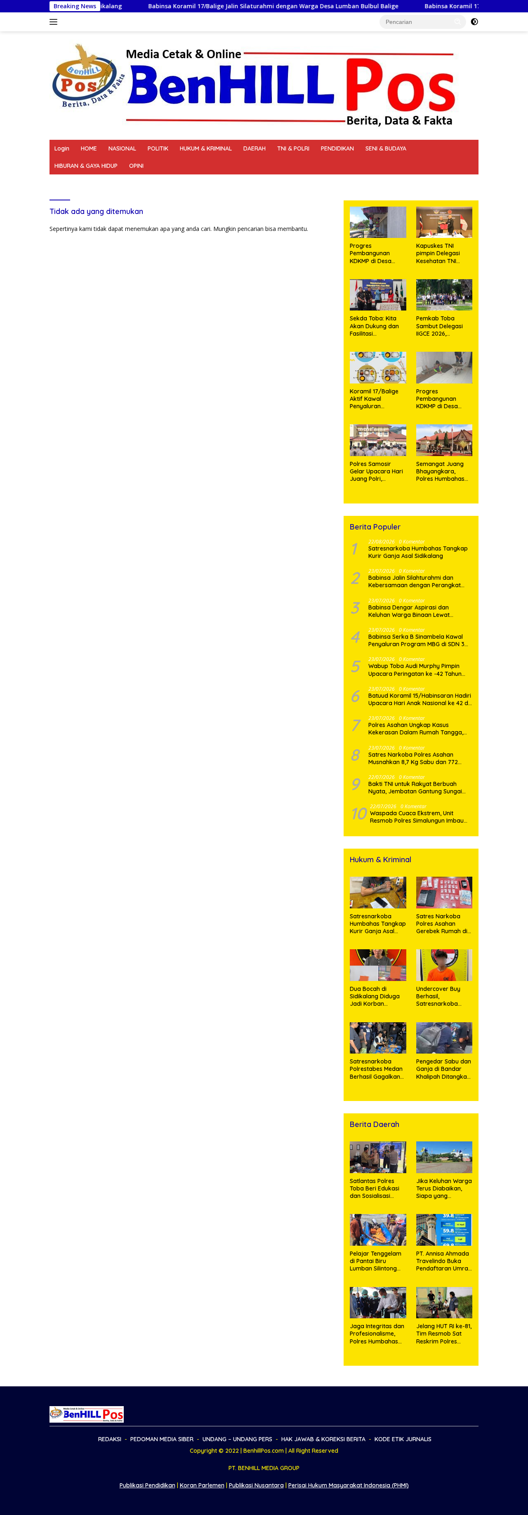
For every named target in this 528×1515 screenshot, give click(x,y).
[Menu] (55, 22)
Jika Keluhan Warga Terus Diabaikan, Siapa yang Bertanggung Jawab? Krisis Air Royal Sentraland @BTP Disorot (444, 1188)
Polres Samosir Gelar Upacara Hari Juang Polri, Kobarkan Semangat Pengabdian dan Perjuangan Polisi (376, 471)
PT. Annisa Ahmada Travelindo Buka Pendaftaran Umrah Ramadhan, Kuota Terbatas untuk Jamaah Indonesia (443, 1261)
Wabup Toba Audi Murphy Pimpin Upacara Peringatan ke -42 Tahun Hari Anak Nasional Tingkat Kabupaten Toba (415, 669)
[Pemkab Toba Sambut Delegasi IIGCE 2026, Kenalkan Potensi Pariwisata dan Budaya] (444, 295)
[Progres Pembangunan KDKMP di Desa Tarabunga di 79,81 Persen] (444, 367)
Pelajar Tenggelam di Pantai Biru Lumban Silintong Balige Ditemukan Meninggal (375, 1261)
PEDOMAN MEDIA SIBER (120, 183)
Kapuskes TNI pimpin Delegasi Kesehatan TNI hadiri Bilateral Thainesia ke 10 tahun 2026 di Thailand (438, 253)
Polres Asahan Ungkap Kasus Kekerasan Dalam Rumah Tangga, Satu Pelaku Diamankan (415, 728)
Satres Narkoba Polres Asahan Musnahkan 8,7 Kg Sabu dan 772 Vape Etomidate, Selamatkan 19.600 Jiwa (417, 758)
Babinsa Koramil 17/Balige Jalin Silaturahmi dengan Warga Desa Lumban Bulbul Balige (184, 6)
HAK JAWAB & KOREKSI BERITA (287, 183)
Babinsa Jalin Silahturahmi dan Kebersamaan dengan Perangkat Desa (414, 581)
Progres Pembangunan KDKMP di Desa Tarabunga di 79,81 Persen (442, 399)
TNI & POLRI (293, 148)
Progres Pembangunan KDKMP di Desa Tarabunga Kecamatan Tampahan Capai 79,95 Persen (374, 253)
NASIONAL (122, 148)
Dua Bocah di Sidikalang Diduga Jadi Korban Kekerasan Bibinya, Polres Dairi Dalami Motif (376, 996)
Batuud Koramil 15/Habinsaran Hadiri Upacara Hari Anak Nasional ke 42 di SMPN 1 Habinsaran (419, 699)
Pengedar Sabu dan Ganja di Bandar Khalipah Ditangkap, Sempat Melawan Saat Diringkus (444, 1069)
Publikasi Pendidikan (147, 1485)
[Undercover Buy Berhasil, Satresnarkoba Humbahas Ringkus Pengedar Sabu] (444, 965)
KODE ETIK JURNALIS (369, 183)
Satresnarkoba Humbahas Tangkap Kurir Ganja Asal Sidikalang (418, 552)
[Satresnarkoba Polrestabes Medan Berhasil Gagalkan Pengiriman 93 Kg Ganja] (378, 1038)
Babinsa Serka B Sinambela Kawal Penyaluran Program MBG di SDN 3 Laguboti (416, 640)
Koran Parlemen (202, 1485)
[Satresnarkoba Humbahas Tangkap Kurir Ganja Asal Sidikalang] (378, 892)
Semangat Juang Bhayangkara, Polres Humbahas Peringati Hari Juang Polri (444, 471)
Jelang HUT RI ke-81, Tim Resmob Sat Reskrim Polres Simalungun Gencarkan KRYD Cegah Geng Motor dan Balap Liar (443, 1333)
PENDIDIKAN (337, 148)
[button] (458, 21)
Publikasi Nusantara (256, 1485)
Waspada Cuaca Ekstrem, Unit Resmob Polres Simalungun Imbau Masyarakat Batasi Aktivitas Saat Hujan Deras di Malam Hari (417, 816)
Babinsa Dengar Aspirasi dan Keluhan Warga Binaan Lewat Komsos (409, 611)
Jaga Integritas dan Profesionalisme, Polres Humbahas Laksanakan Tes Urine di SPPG (377, 1333)
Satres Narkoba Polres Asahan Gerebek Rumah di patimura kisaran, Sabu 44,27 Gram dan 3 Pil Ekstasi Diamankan (441, 924)
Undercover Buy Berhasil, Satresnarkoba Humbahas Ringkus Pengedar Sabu (442, 996)
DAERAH (254, 148)
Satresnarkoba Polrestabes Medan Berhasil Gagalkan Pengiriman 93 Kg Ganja (376, 1069)
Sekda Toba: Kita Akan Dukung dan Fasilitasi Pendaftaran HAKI (374, 326)
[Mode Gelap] (474, 22)
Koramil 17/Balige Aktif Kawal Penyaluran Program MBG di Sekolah (374, 399)
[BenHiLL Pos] (255, 85)
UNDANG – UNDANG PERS (198, 183)
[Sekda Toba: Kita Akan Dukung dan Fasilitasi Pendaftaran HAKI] (378, 295)
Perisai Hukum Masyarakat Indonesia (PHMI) (348, 1485)
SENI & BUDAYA (385, 148)
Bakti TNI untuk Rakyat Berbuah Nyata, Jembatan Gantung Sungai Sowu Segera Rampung (415, 787)
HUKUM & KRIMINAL (206, 148)
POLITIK (158, 148)
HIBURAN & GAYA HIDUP (86, 165)
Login (61, 148)
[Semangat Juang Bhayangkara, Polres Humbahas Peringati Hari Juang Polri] (444, 440)
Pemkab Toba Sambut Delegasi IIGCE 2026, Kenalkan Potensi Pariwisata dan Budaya (439, 326)
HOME (89, 148)
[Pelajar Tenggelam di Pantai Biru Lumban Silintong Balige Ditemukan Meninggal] (378, 1230)
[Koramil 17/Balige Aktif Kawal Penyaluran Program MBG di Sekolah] (378, 367)
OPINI (136, 165)
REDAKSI (66, 183)
